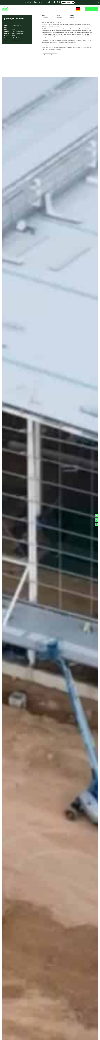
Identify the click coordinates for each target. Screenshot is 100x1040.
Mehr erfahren (68, 2)
